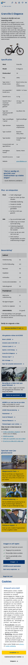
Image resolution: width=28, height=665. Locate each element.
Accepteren (13, 652)
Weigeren (13, 661)
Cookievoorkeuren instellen (13, 657)
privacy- (21, 644)
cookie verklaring (10, 646)
